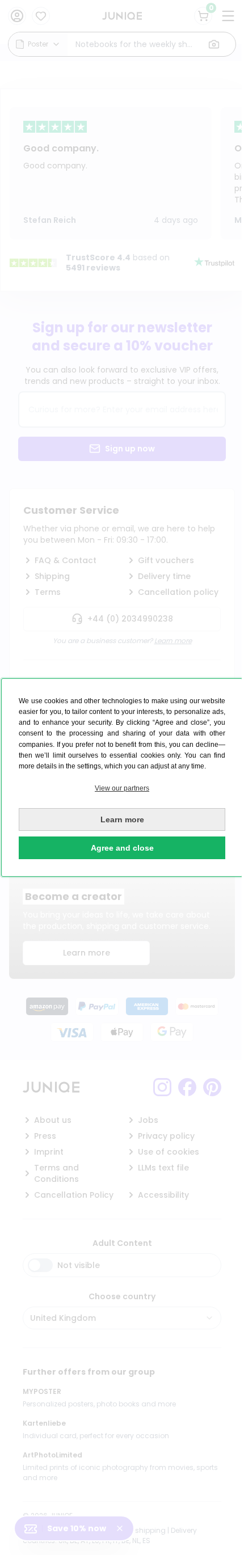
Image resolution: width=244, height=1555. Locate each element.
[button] (122, 788)
